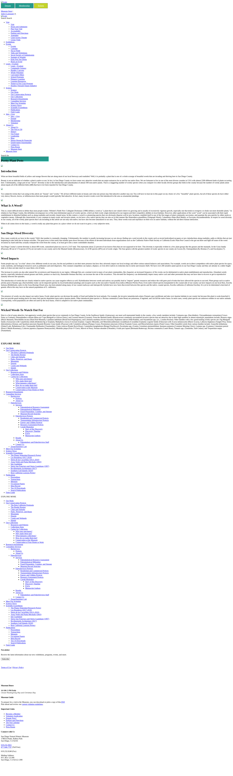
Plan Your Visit (16, 29)
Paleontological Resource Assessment (34, 407)
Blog (12, 138)
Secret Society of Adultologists (22, 55)
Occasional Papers (18, 484)
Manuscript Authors (32, 436)
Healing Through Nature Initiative (24, 86)
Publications (15, 110)
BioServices (15, 396)
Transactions (15, 479)
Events (8, 44)
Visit (7, 22)
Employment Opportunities (21, 143)
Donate (8, 5)
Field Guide (15, 112)
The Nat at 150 (16, 129)
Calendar (14, 49)
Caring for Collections (19, 377)
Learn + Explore (12, 64)
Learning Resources (18, 81)
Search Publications (18, 490)
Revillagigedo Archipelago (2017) (24, 468)
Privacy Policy (18, 667)
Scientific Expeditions (19, 108)
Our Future (15, 134)
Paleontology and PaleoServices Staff (34, 442)
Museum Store (6, 11)
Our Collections (17, 97)
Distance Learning (18, 79)
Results (18, 438)
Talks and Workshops (19, 53)
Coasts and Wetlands (19, 366)
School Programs (17, 77)
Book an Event (16, 62)
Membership (24, 5)
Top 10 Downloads (18, 488)
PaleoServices (16, 403)
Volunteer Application (14, 716)
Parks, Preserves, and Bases (21, 359)
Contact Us (15, 145)
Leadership (15, 136)
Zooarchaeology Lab (19, 447)
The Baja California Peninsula (22, 352)
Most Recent (15, 486)
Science (9, 88)
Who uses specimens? (24, 379)
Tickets (41, 5)
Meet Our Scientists (18, 103)
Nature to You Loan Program (22, 83)
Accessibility (16, 31)
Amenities (14, 35)
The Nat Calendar (13, 723)
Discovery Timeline (32, 431)
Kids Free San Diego (19, 59)
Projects (19, 398)
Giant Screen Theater (19, 38)
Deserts (13, 363)
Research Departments (19, 99)
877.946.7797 (6, 747)
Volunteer (14, 123)
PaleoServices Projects (24, 416)
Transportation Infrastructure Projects (34, 420)
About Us (9, 125)
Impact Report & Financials (21, 140)
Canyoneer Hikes (17, 75)
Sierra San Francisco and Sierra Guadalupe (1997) (30, 466)
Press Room (15, 147)
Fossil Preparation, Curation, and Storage (36, 412)
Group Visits (15, 40)
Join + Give (10, 114)
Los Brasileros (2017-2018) (21, 457)
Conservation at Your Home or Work (30, 390)
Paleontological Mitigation (30, 409)
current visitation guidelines (32, 704)
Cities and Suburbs (18, 357)
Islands (13, 368)
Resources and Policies (19, 372)
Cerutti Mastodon (27, 427)
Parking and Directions (19, 33)
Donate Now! (11, 718)
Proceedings (15, 477)
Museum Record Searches (30, 414)
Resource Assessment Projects (31, 425)
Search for (5, 155)
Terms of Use (6, 667)
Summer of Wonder (18, 57)
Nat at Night (15, 51)
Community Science (18, 68)
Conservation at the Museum (26, 387)
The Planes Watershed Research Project (26, 455)
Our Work (14, 92)
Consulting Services (18, 101)
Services (19, 405)
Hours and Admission (19, 27)
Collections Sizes (17, 374)
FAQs (27, 433)
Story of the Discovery (34, 429)
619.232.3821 (6, 745)
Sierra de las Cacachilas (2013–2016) (25, 460)
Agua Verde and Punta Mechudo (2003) (26, 462)
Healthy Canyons (17, 70)
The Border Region (18, 355)
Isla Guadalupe (16, 464)
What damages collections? (26, 383)
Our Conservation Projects (21, 94)
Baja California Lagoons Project (23, 473)
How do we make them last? (26, 385)
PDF (63, 702)
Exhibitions (10, 42)
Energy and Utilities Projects (31, 422)
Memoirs (14, 482)
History (13, 132)
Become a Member (13, 714)
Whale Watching (17, 73)
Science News (16, 105)
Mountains (15, 361)
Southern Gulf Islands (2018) (22, 471)
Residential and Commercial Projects (34, 418)
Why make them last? (24, 381)
